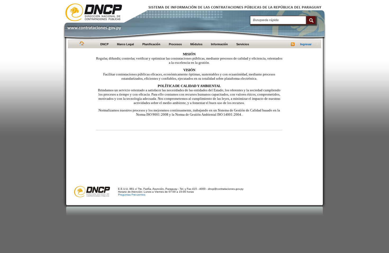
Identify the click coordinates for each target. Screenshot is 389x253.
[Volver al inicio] (81, 44)
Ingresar (305, 44)
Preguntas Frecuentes (131, 194)
